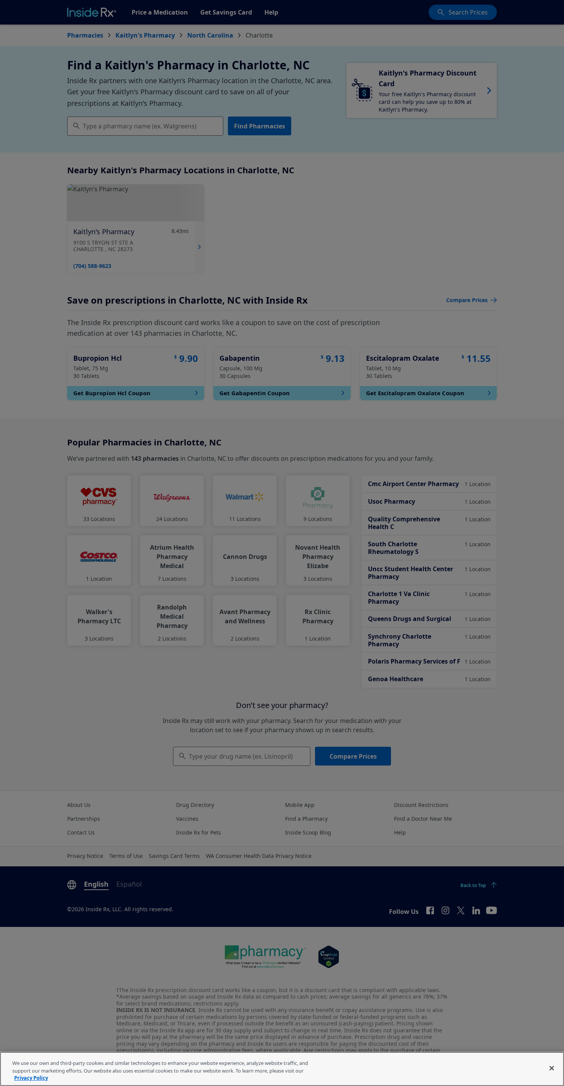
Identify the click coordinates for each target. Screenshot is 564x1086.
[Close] (551, 1068)
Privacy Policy (31, 1077)
